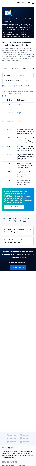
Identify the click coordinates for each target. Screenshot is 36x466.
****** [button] (19, 104)
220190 (9, 163)
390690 (9, 155)
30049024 (10, 121)
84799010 (10, 113)
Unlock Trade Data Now (14, 207)
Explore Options (18, 267)
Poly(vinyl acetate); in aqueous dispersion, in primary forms (23, 182)
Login (18, 2)
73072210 (10, 104)
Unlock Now (26, 2)
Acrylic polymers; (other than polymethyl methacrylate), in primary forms (25, 157)
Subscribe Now (29, 54)
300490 (9, 129)
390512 (9, 180)
